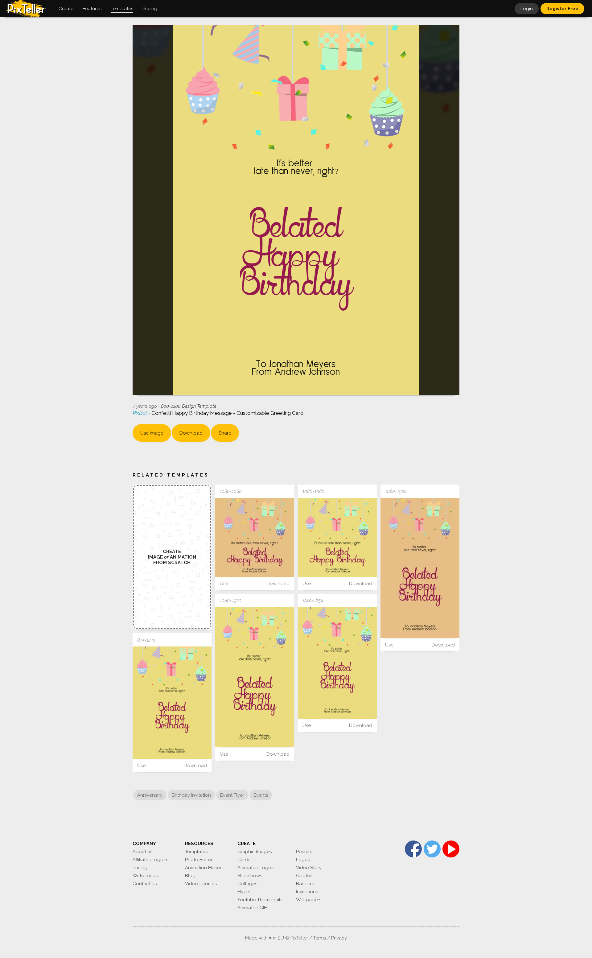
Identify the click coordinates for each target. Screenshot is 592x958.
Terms (319, 938)
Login (526, 8)
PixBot (140, 413)
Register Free (562, 8)
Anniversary (149, 795)
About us (142, 851)
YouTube (450, 848)
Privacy (339, 938)
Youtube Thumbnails (259, 899)
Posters (304, 851)
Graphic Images (254, 851)
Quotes (304, 875)
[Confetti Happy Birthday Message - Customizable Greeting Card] (254, 537)
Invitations (307, 891)
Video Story (309, 867)
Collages (247, 883)
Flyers (243, 891)
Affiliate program (151, 859)
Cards (243, 859)
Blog (190, 875)
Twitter (432, 848)
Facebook (413, 848)
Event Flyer (232, 795)
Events (260, 795)
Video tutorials (201, 883)
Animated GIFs (252, 908)
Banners (305, 883)
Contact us (145, 883)
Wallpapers (308, 899)
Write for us (145, 875)
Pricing (140, 867)
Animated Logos (255, 867)
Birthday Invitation (191, 795)
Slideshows (249, 875)
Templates (196, 851)
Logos (303, 859)
